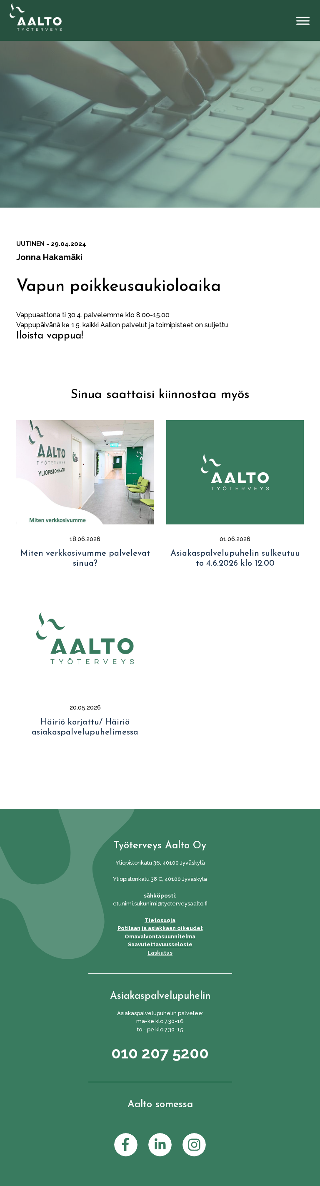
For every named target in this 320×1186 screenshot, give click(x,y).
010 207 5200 (160, 1053)
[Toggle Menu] (303, 21)
